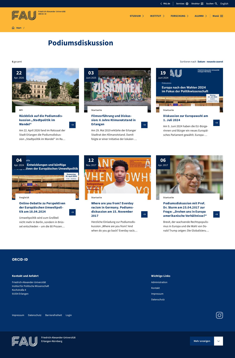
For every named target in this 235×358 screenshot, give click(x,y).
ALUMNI (199, 16)
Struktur (195, 3)
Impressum (157, 294)
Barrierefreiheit (53, 315)
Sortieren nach (188, 61)
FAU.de (166, 3)
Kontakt (155, 288)
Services (180, 3)
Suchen (210, 3)
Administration (159, 282)
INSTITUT (155, 16)
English (224, 3)
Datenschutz (158, 299)
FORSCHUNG (178, 16)
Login (69, 315)
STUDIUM (135, 16)
